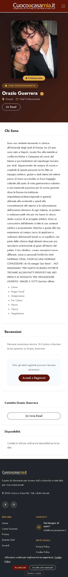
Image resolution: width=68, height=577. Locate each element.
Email (13, 107)
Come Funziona (9, 528)
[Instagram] (13, 504)
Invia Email (36, 416)
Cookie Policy (43, 552)
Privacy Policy (42, 546)
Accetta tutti (20, 567)
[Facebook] (5, 504)
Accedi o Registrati (34, 378)
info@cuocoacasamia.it (55, 530)
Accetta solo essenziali (42, 567)
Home (5, 523)
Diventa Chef (8, 539)
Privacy (5, 534)
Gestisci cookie (34, 573)
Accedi (5, 545)
